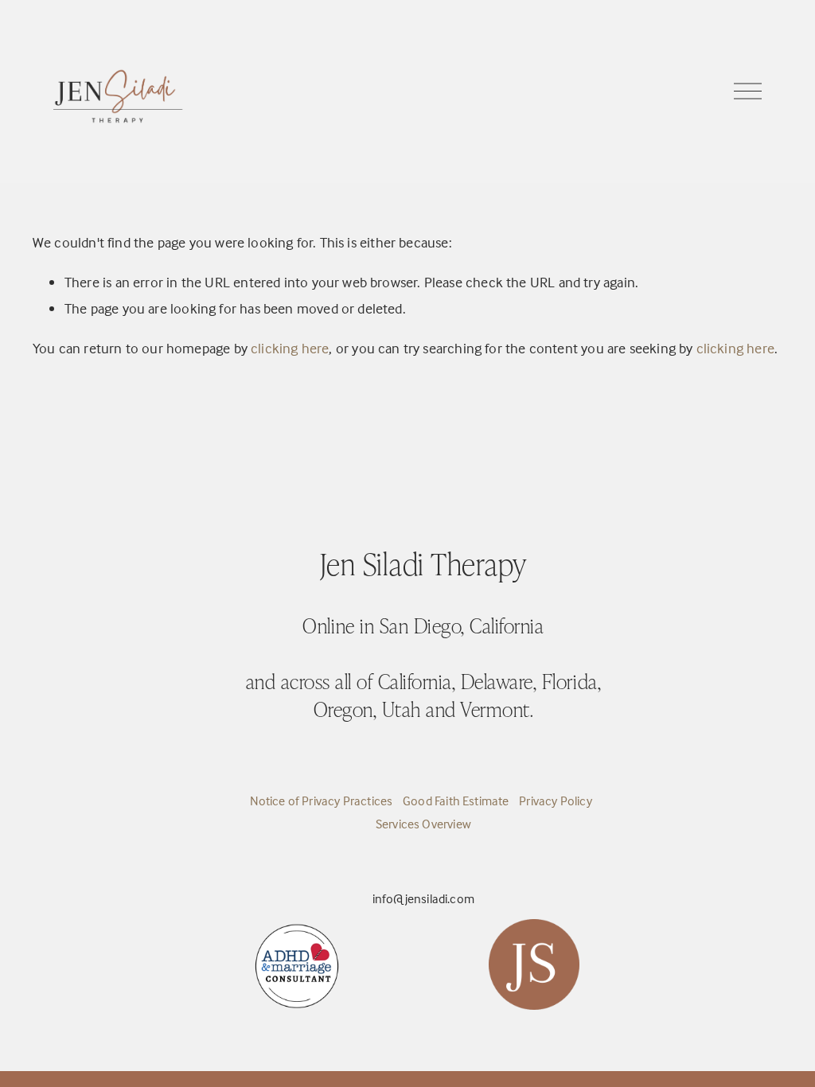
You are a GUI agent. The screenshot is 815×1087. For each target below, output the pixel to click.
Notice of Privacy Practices (321, 800)
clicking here (290, 348)
